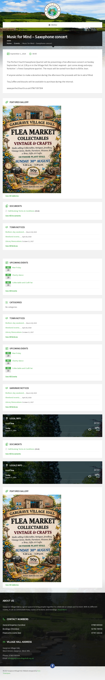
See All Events (11, 291)
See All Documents (13, 215)
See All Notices (11, 246)
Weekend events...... (13, 236)
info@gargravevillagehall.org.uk (21, 658)
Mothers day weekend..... (15, 232)
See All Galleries (12, 196)
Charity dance (18, 275)
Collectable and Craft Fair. (22, 282)
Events (17, 43)
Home (9, 43)
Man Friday (16, 267)
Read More (62, 609)
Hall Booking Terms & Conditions (21, 211)
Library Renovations (13, 241)
